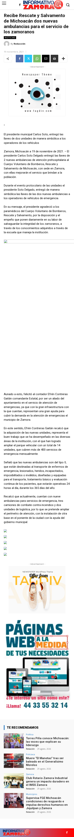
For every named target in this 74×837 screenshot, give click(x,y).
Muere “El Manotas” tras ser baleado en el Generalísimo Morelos (45, 761)
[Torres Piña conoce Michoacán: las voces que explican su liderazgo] (14, 740)
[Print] (54, 58)
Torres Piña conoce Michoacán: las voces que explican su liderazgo (47, 742)
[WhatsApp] (37, 58)
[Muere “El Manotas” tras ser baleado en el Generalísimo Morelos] (14, 760)
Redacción (19, 43)
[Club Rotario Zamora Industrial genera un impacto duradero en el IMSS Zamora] (14, 780)
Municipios (31, 794)
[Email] (46, 58)
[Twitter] (28, 58)
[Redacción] (7, 44)
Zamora (30, 774)
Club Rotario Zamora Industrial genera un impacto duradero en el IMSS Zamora (47, 781)
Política (29, 734)
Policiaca (30, 754)
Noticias (10, 37)
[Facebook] (20, 5)
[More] (63, 58)
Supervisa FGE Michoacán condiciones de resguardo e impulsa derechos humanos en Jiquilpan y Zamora (47, 803)
